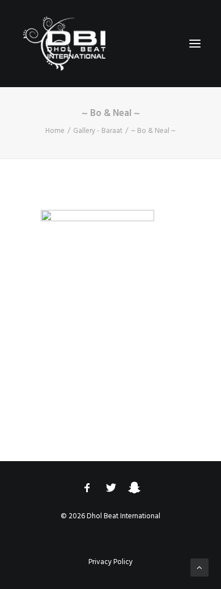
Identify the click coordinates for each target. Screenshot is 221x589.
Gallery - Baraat (97, 131)
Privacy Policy (110, 562)
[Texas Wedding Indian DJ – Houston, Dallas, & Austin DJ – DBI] (64, 43)
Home (55, 131)
